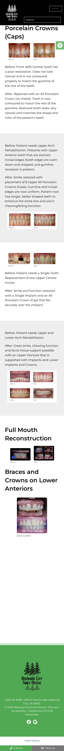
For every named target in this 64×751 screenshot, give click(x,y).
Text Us (50, 748)
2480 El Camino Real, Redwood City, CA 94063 (41, 701)
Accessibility (19, 710)
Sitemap (52, 707)
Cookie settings (32, 740)
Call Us (17, 748)
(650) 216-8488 (13, 699)
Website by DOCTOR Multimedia (39, 712)
